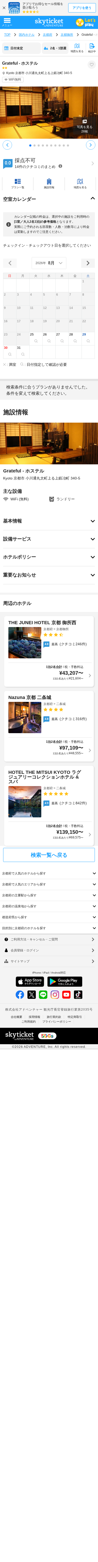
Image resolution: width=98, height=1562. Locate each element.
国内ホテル (26, 35)
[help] (60, 166)
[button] (88, 285)
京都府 (47, 35)
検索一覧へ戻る (49, 855)
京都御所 (67, 35)
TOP (7, 35)
